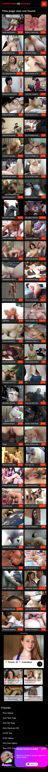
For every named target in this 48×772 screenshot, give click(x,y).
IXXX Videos (8, 738)
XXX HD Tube (9, 723)
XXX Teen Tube (9, 718)
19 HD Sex (7, 733)
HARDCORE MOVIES (16, 3)
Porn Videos (8, 713)
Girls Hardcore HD (11, 728)
